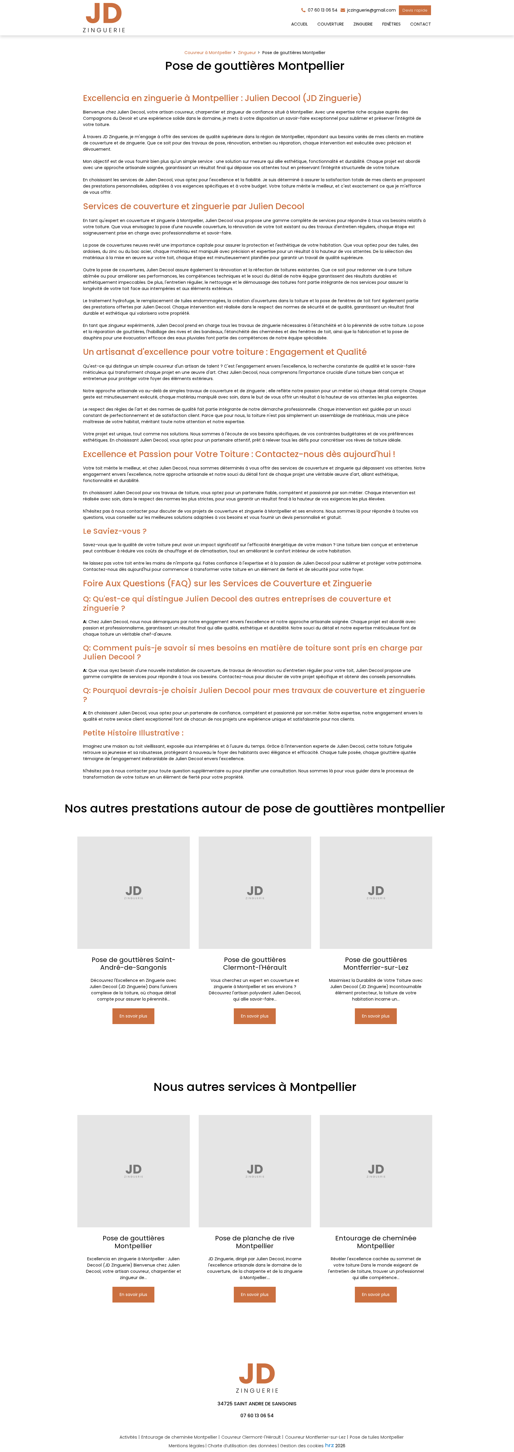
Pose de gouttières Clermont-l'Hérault (255, 964)
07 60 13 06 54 (257, 1415)
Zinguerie (363, 24)
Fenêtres (391, 24)
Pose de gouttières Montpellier (133, 1242)
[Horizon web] (329, 1445)
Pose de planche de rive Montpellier (254, 1242)
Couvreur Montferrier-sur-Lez (315, 1437)
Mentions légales (187, 1446)
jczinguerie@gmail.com (371, 10)
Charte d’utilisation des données (242, 1446)
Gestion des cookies (302, 1446)
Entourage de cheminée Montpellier (376, 1242)
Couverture (330, 24)
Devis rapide (414, 10)
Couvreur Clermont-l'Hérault (251, 1437)
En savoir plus (134, 1016)
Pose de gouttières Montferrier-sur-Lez (376, 964)
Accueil (299, 24)
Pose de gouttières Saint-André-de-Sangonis (133, 964)
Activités (128, 1437)
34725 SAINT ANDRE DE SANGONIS (257, 1403)
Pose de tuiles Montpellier (377, 1437)
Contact (420, 24)
